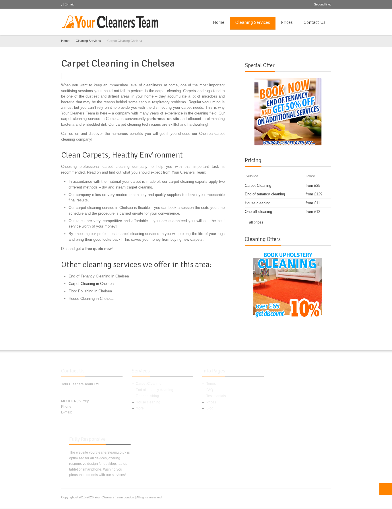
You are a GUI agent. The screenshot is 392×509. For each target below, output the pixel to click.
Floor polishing (147, 396)
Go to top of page (385, 489)
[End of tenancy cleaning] (287, 111)
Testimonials (216, 396)
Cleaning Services (252, 22)
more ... (141, 408)
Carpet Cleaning (149, 384)
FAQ (209, 390)
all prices (256, 222)
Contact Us (314, 22)
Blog (210, 408)
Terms (211, 384)
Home (218, 22)
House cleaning (148, 402)
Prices (287, 22)
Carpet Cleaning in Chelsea (91, 283)
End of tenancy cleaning (154, 390)
